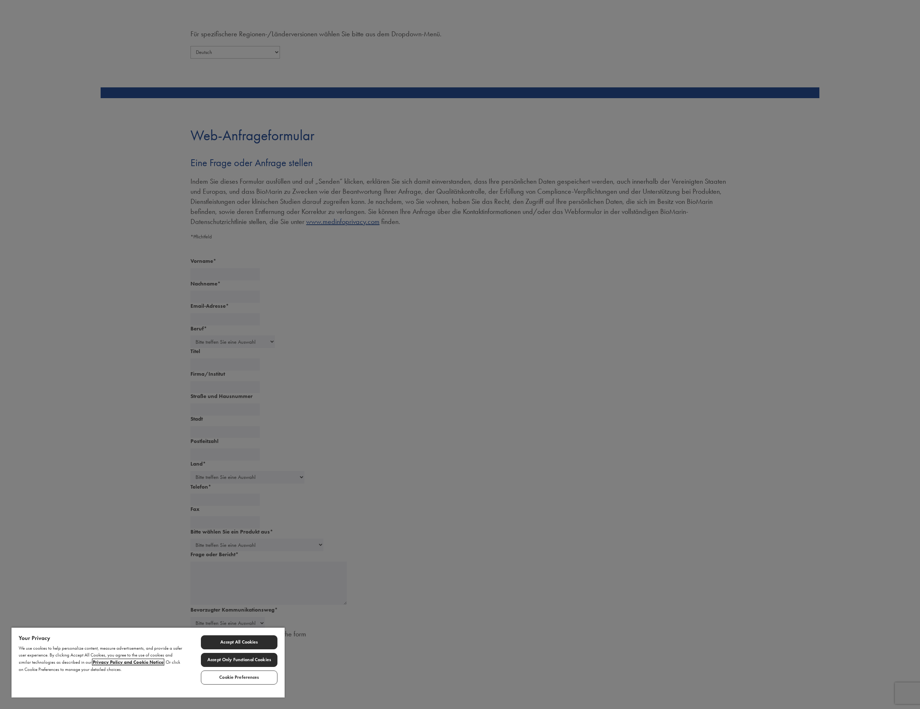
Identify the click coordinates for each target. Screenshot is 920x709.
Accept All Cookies (239, 642)
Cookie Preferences (239, 677)
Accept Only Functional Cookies (239, 660)
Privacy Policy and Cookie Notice (128, 662)
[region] (148, 662)
